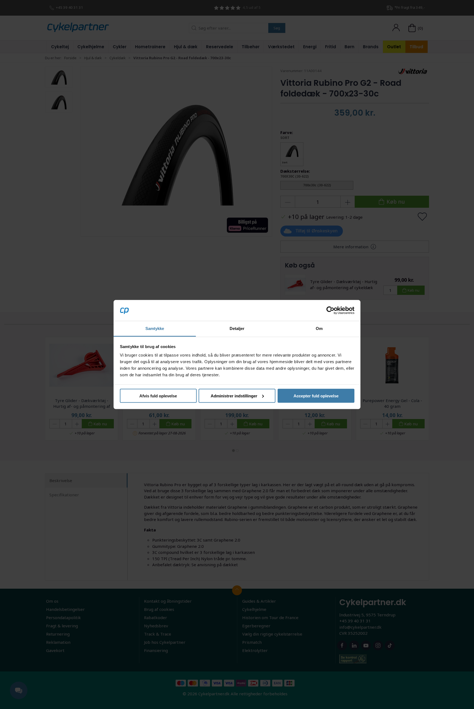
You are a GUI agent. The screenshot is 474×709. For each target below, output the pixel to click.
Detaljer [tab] (237, 328)
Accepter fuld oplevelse (316, 395)
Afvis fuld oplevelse (158, 395)
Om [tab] (319, 328)
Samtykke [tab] (154, 328)
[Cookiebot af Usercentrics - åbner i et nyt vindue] (330, 310)
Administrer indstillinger (234, 395)
